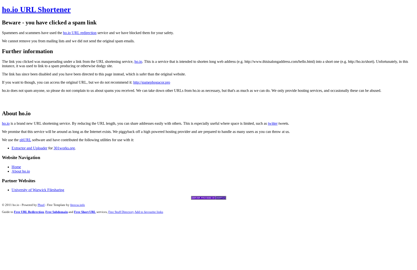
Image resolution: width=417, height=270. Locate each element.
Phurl (41, 205)
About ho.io (21, 171)
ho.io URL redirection (80, 33)
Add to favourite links (148, 212)
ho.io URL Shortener (36, 9)
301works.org (64, 148)
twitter (273, 123)
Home (16, 167)
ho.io (138, 61)
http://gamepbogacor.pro (151, 82)
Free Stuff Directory (121, 212)
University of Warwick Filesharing (38, 190)
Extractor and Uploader (29, 148)
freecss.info (77, 205)
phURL (25, 140)
